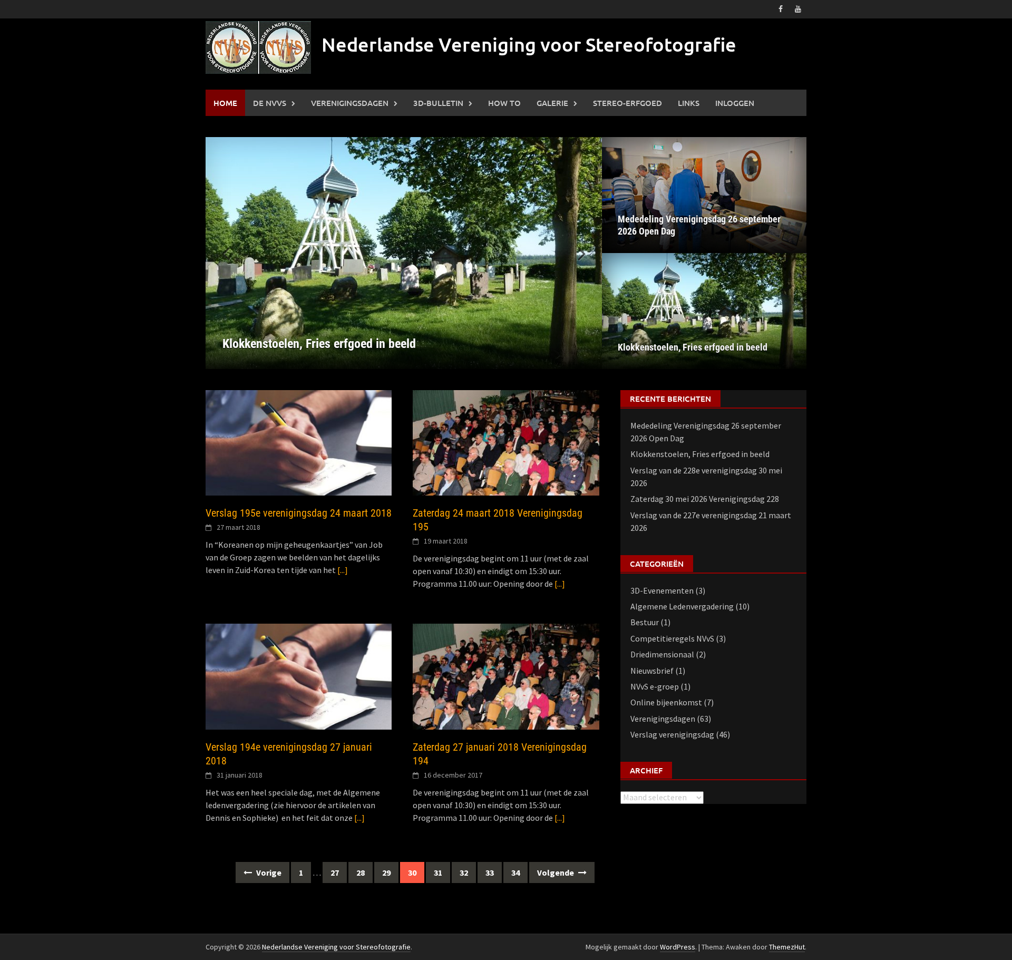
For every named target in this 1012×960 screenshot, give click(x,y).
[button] (575, 253)
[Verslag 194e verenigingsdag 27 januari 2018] (299, 675)
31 (438, 872)
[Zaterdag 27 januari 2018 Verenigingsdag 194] (506, 675)
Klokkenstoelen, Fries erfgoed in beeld (692, 347)
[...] (342, 570)
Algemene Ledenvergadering (682, 606)
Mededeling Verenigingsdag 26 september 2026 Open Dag (699, 225)
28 (360, 872)
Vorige (268, 872)
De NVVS (269, 103)
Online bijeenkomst (666, 702)
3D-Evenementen (662, 590)
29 (386, 872)
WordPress (677, 947)
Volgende (556, 872)
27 (334, 872)
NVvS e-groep (654, 686)
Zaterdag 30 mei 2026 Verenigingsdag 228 (704, 498)
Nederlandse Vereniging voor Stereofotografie (529, 44)
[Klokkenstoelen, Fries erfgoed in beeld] (404, 253)
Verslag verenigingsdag (672, 734)
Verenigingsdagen (349, 103)
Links (688, 103)
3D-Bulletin (438, 103)
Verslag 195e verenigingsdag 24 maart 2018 (299, 513)
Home (225, 103)
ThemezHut (787, 947)
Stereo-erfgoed (627, 103)
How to (504, 103)
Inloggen (734, 103)
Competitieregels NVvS (672, 638)
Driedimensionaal (662, 654)
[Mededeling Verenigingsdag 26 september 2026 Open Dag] (704, 195)
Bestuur (644, 622)
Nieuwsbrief (652, 670)
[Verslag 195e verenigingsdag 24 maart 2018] (299, 442)
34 (515, 872)
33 (489, 872)
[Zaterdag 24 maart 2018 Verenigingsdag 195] (506, 442)
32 (464, 872)
